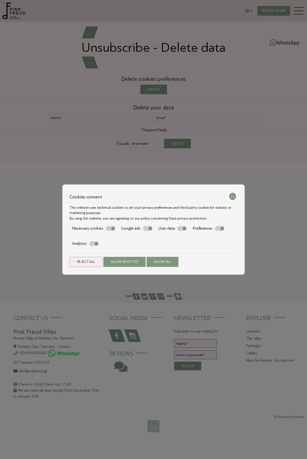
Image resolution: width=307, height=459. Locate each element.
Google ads (131, 228)
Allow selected (124, 262)
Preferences (203, 228)
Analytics (79, 243)
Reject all (86, 262)
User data (166, 228)
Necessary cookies (87, 228)
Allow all (162, 262)
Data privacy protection (187, 218)
